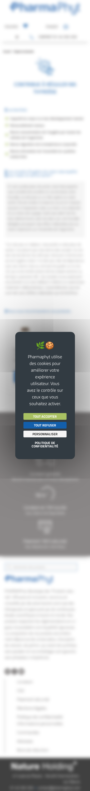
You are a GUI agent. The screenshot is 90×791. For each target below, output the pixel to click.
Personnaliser (45, 434)
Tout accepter (45, 416)
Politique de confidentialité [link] (45, 444)
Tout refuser (45, 425)
